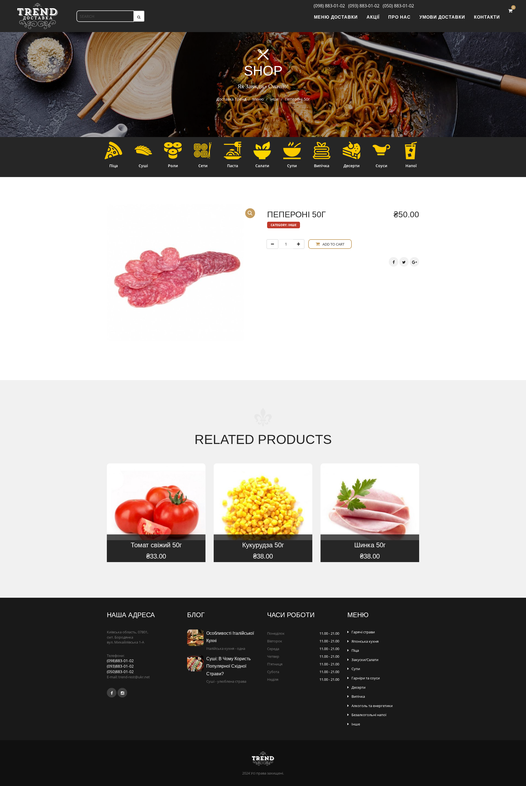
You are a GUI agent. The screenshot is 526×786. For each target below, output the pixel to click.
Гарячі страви (363, 632)
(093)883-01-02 (120, 666)
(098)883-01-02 (120, 660)
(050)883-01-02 (120, 671)
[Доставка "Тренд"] (37, 16)
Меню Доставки (336, 17)
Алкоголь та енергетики (372, 705)
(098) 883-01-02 (327, 6)
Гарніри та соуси (365, 678)
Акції (373, 17)
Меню (258, 99)
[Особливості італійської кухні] (196, 638)
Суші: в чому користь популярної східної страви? (228, 666)
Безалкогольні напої (368, 714)
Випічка (358, 696)
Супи (355, 668)
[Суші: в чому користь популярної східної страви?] (196, 663)
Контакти (487, 17)
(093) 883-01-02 (362, 6)
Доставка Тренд (231, 99)
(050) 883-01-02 (397, 6)
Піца (355, 650)
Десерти (358, 687)
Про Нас (399, 17)
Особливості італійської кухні (230, 637)
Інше (274, 99)
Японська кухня (365, 641)
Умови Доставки (442, 17)
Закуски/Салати (364, 659)
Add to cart (333, 244)
